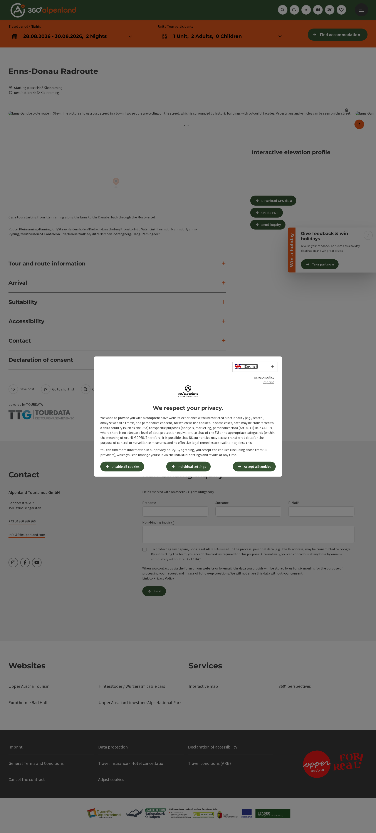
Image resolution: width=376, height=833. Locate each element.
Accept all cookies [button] (257, 466)
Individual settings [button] (192, 466)
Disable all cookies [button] (125, 466)
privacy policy (264, 377)
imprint (268, 382)
